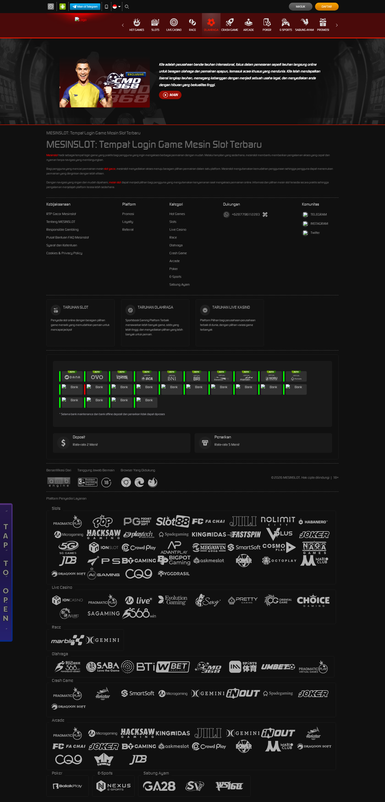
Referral (128, 229)
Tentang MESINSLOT (60, 221)
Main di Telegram (87, 6)
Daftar (327, 6)
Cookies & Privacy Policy (64, 253)
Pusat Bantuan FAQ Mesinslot (67, 237)
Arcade (248, 30)
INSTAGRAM (319, 223)
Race (192, 30)
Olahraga (211, 30)
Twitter (315, 232)
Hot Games (136, 30)
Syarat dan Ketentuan (61, 245)
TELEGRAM (319, 214)
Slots (155, 30)
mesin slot (115, 182)
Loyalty (127, 221)
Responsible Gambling (62, 229)
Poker (267, 30)
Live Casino (174, 30)
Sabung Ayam (304, 30)
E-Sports (286, 30)
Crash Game (229, 30)
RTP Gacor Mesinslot (61, 214)
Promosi (323, 30)
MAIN (173, 95)
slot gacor (110, 169)
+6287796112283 (246, 214)
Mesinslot (52, 155)
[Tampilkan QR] (265, 214)
